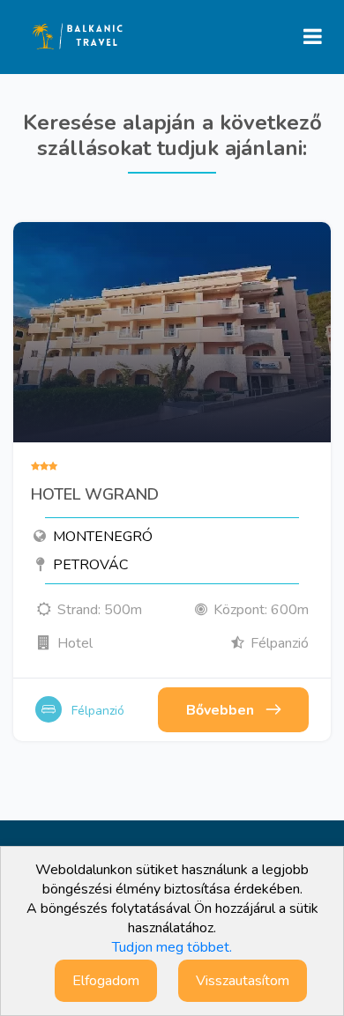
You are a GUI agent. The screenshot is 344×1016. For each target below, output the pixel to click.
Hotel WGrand (95, 495)
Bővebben (220, 710)
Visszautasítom (242, 980)
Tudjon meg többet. (172, 947)
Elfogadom (105, 980)
